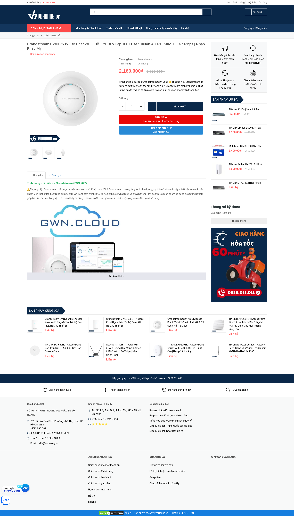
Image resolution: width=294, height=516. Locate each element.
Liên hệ (185, 28)
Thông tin (37, 175)
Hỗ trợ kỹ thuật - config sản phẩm (167, 471)
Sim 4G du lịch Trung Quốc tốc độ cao (171, 425)
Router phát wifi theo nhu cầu (166, 410)
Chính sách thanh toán (100, 477)
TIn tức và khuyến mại (161, 465)
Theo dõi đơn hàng (235, 2)
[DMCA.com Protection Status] (111, 513)
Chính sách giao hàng (99, 483)
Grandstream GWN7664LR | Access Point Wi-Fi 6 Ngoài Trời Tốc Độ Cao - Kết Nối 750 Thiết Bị (63, 322)
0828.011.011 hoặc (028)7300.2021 (49, 433)
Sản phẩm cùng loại (44, 310)
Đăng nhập (261, 28)
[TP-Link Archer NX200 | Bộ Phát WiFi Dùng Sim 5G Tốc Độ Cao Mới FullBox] (218, 169)
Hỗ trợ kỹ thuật (134, 28)
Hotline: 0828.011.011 (183, 513)
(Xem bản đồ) (38, 428)
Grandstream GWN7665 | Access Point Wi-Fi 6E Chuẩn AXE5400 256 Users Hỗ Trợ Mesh (186, 322)
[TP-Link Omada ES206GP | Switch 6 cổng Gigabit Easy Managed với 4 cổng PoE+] (218, 132)
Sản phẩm (155, 477)
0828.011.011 (48, 2)
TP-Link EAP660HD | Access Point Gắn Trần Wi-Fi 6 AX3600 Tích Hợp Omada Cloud (63, 348)
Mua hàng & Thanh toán (89, 28)
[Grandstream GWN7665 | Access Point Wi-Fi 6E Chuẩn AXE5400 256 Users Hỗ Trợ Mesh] (157, 325)
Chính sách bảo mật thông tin (104, 465)
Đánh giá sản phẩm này (42, 54)
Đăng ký (248, 28)
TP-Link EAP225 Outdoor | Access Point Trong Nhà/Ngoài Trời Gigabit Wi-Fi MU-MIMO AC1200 (247, 348)
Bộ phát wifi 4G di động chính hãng (169, 415)
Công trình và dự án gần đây (161, 28)
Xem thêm (240, 220)
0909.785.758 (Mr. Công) (105, 419)
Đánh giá (56, 175)
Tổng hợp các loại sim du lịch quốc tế (171, 420)
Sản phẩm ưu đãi (225, 99)
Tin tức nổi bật (114, 28)
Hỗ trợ (91, 495)
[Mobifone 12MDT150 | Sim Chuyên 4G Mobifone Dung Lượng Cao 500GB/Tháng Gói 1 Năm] (218, 151)
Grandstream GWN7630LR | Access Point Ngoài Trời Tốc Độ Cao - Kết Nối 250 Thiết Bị (125, 322)
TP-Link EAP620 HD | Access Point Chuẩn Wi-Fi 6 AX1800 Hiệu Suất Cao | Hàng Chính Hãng (185, 348)
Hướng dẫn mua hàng (99, 489)
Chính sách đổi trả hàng (100, 471)
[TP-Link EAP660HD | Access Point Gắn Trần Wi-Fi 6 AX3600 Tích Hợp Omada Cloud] (34, 350)
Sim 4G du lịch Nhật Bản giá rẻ (166, 430)
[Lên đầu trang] (284, 495)
